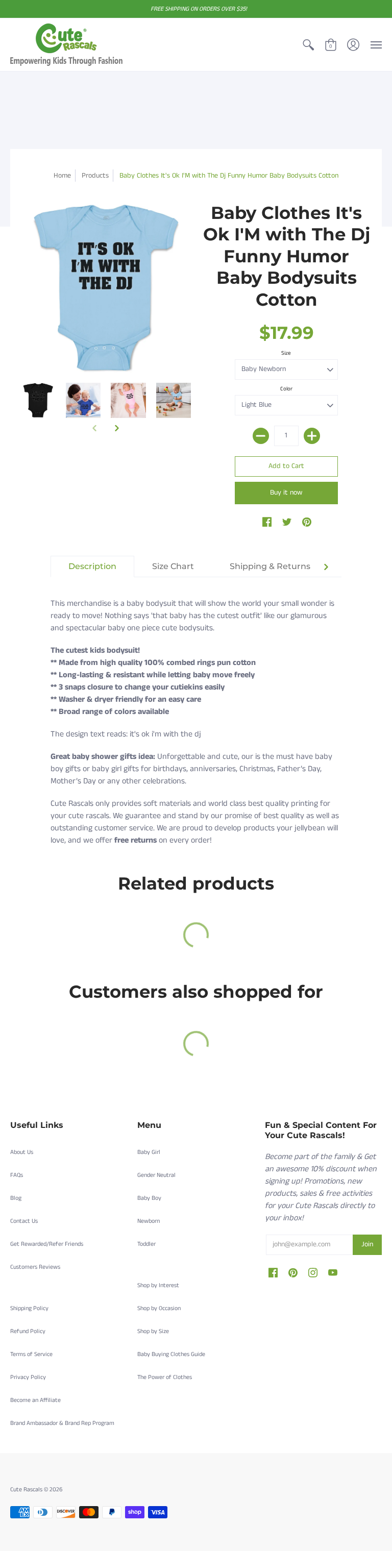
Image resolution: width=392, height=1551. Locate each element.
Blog (15, 1198)
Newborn (148, 1221)
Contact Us (24, 1221)
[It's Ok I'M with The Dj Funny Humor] (38, 400)
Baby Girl (148, 1152)
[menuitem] (308, 44)
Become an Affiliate (35, 1400)
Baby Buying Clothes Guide (171, 1354)
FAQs (16, 1175)
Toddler (146, 1244)
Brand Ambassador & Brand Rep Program (62, 1423)
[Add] (312, 436)
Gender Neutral (156, 1175)
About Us (21, 1152)
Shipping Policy (29, 1308)
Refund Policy (27, 1331)
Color (286, 389)
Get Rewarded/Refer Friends (46, 1244)
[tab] (92, 566)
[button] (308, 44)
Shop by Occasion (159, 1308)
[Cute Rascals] (66, 44)
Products (95, 175)
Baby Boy (149, 1198)
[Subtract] (261, 436)
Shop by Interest (158, 1285)
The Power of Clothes (164, 1377)
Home (62, 175)
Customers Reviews (35, 1267)
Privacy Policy (28, 1377)
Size (286, 353)
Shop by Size (153, 1331)
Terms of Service (31, 1354)
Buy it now (286, 492)
